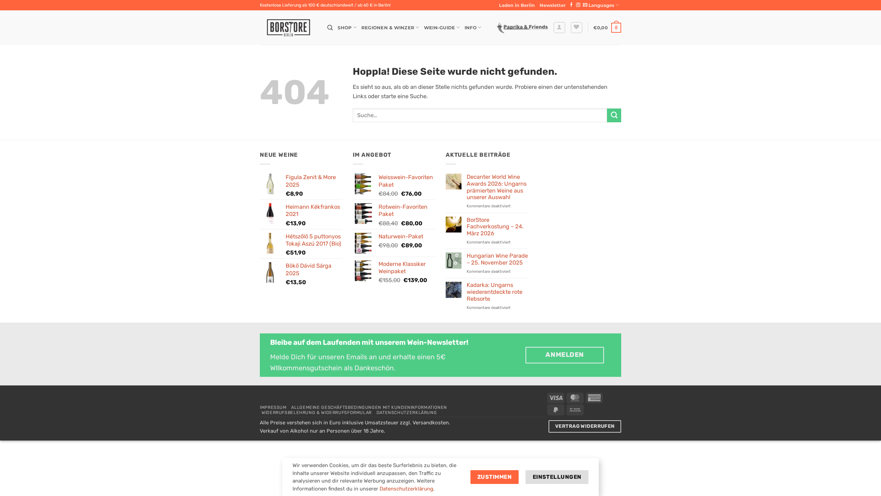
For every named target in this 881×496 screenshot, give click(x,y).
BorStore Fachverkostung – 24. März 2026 (495, 227)
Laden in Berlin (517, 5)
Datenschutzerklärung (406, 412)
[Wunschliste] (576, 27)
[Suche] (330, 27)
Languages (601, 5)
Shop (345, 27)
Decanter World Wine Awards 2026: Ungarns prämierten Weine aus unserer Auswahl (497, 187)
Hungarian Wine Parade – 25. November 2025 (497, 259)
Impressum (273, 407)
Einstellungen (557, 477)
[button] (553, 5)
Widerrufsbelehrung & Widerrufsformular (317, 412)
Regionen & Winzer (387, 27)
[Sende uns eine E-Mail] (585, 5)
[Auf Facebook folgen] (571, 5)
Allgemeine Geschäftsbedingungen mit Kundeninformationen (369, 407)
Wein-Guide (439, 27)
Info (471, 27)
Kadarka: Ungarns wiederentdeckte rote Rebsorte (494, 292)
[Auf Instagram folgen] (578, 5)
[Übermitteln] (614, 115)
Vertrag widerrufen (585, 426)
